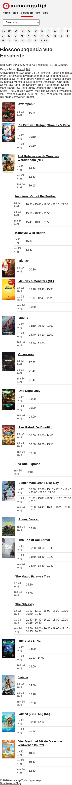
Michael (66, 78)
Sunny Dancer (36, 87)
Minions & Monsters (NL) (16, 81)
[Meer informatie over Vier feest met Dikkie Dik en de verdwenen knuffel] (8, 757)
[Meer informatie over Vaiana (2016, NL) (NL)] (8, 730)
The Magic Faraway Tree (24, 90)
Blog (18, 783)
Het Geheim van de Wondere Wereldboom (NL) (38, 75)
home (6, 12)
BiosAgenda (7, 783)
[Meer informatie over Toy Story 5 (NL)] (8, 656)
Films (20, 69)
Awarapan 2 (26, 72)
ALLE (44, 40)
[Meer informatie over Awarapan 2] (8, 120)
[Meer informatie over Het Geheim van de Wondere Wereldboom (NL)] (8, 172)
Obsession (49, 81)
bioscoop (27, 12)
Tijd (28, 69)
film (37, 12)
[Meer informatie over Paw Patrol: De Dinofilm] (8, 444)
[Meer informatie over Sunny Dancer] (8, 535)
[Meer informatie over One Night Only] (8, 409)
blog (45, 12)
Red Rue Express (48, 84)
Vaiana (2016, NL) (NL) (31, 93)
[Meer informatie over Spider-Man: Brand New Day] (8, 499)
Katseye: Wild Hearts (47, 78)
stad (15, 12)
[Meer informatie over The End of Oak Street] (8, 556)
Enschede (42, 64)
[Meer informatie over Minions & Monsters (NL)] (8, 299)
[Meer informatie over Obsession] (8, 370)
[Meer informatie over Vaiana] (8, 694)
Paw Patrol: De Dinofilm (22, 84)
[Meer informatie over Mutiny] (8, 333)
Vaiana (11, 93)
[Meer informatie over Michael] (8, 276)
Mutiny (37, 81)
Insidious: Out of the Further (16, 78)
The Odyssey (48, 90)
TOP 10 (6, 30)
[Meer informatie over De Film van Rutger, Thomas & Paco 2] (8, 141)
